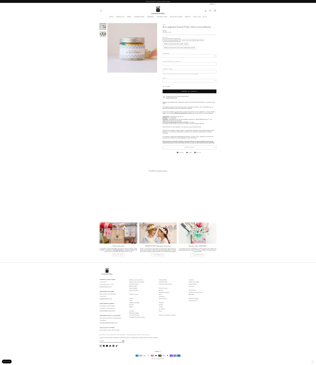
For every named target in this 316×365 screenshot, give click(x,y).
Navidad (161, 304)
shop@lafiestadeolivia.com (106, 298)
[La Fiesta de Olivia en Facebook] (104, 346)
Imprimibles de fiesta (134, 315)
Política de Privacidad (194, 298)
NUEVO (111, 16)
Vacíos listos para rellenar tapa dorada (192, 40)
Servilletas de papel (134, 284)
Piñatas (131, 300)
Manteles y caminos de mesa (136, 279)
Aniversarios (162, 296)
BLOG (205, 16)
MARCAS (187, 16)
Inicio (164, 24)
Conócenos (191, 279)
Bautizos (161, 290)
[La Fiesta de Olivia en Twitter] (110, 346)
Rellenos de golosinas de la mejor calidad (176, 44)
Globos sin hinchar (133, 294)
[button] (101, 178)
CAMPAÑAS (150, 16)
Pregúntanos (189, 147)
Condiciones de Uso (193, 300)
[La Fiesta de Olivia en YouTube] (107, 346)
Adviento (161, 306)
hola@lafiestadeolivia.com (106, 286)
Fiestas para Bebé (163, 281)
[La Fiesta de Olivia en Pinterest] (113, 346)
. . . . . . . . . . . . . (132, 292)
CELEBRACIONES (139, 16)
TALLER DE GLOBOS (176, 16)
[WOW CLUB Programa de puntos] (158, 233)
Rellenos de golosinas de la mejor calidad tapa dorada (179, 47)
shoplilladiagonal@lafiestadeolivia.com (109, 322)
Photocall (131, 304)
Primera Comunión (163, 288)
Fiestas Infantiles (163, 279)
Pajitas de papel (133, 286)
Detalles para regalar (134, 313)
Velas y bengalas (133, 288)
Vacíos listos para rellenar (171, 40)
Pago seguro (191, 294)
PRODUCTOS (120, 16)
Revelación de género (164, 292)
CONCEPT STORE (161, 16)
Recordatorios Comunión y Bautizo (137, 317)
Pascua (160, 311)
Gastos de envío (192, 290)
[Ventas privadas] (118, 233)
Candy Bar (131, 311)
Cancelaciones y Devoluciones (196, 292)
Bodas (160, 294)
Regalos (131, 306)
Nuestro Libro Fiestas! (194, 281)
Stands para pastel (133, 290)
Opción (165, 37)
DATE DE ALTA (118, 254)
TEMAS (129, 16)
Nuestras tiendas (193, 284)
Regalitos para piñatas (134, 302)
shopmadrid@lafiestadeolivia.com (107, 310)
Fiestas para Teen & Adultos (165, 284)
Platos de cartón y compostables (136, 281)
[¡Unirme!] (123, 341)
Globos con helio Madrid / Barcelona (167, 315)
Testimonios (191, 286)
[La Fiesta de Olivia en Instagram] (101, 346)
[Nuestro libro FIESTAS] (197, 233)
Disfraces (131, 298)
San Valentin (162, 309)
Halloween (161, 302)
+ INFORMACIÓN (158, 254)
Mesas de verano (163, 298)
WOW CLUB (197, 16)
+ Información (197, 254)
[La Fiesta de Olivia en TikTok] (117, 346)
